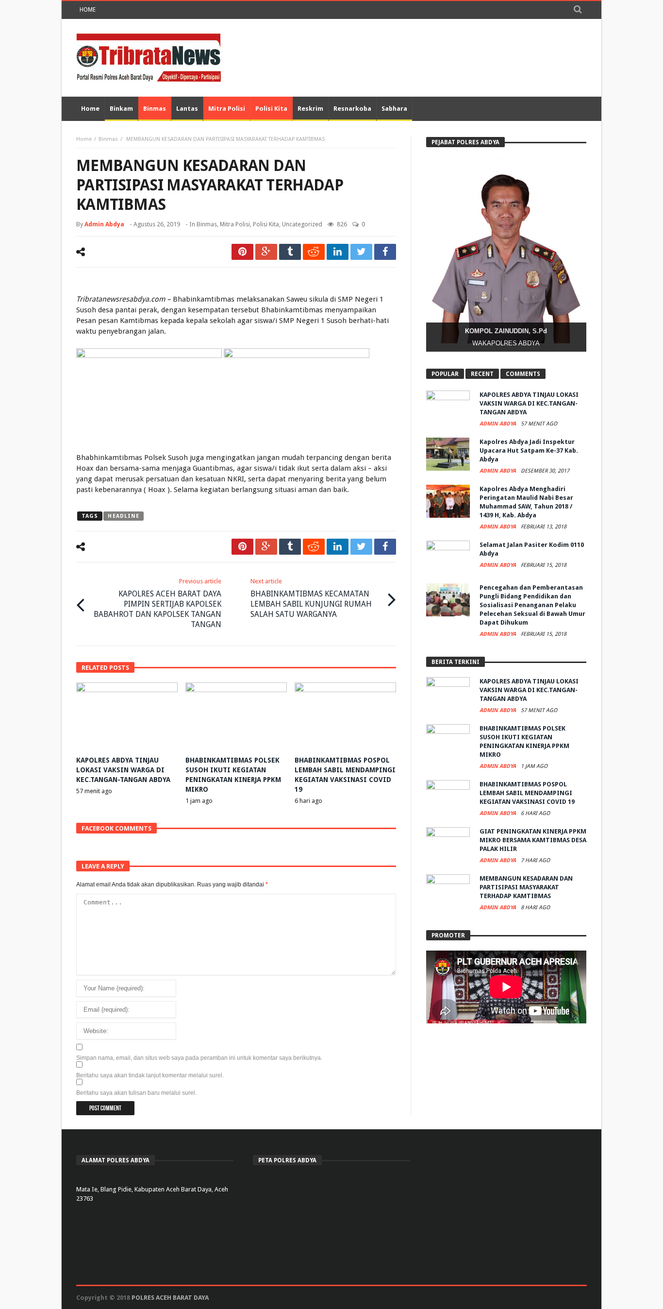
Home (88, 9)
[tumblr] (290, 252)
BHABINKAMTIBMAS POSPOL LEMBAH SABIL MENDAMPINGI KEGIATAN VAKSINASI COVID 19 (527, 793)
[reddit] (314, 252)
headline (123, 516)
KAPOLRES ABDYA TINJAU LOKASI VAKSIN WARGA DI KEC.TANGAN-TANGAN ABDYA (123, 769)
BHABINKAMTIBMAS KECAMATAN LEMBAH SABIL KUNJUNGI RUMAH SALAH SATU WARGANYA (311, 598)
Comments (523, 374)
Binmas (108, 139)
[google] (266, 252)
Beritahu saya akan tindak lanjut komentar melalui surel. (150, 1075)
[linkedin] (337, 252)
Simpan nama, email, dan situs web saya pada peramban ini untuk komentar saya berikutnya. (199, 1057)
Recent (482, 374)
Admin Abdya (104, 224)
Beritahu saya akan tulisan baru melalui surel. (136, 1092)
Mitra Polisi (235, 224)
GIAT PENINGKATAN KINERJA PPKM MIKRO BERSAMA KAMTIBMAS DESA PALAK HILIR (533, 840)
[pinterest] (242, 252)
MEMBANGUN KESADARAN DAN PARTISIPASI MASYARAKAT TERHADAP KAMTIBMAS (526, 887)
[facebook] (385, 252)
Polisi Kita (266, 224)
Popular (445, 374)
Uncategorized (302, 224)
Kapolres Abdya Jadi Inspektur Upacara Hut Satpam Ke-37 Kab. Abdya (529, 450)
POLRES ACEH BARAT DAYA (170, 1297)
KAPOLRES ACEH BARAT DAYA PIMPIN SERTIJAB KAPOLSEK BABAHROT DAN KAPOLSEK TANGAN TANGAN (157, 603)
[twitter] (361, 252)
